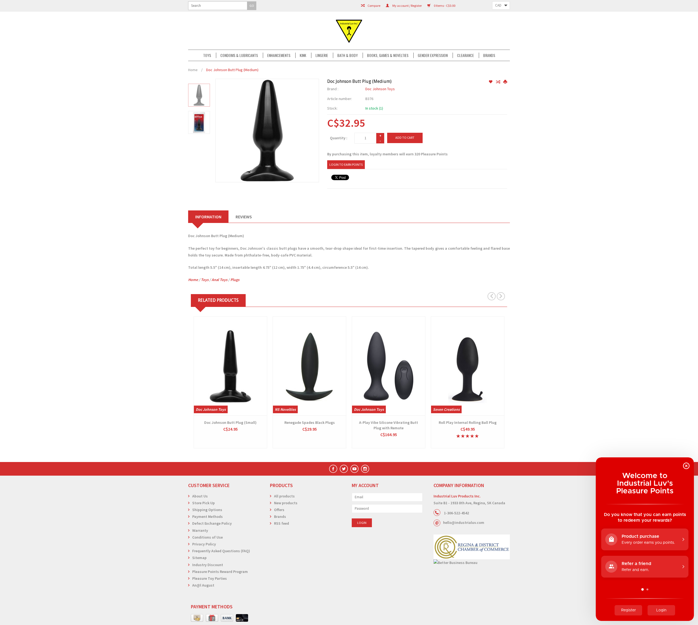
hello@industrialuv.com (463, 522)
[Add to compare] (498, 82)
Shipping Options (207, 509)
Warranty (200, 530)
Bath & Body (347, 55)
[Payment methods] (197, 618)
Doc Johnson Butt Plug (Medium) (232, 69)
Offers (279, 509)
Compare (373, 6)
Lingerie (321, 55)
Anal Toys (219, 279)
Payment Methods (207, 516)
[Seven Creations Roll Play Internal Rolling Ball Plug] (467, 366)
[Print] (505, 82)
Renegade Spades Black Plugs (309, 422)
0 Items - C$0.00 (444, 6)
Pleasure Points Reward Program (220, 571)
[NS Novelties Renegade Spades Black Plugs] (309, 366)
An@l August (203, 585)
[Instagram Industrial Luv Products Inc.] (365, 469)
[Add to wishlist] (491, 82)
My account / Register (407, 6)
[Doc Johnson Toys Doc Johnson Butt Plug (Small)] (230, 366)
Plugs (234, 279)
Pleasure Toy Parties (209, 578)
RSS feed (281, 523)
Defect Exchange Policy (212, 523)
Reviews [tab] (244, 216)
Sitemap (199, 557)
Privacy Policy (204, 544)
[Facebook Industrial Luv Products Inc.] (333, 469)
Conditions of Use (207, 537)
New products (285, 502)
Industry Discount (207, 564)
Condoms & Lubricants (239, 55)
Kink (303, 55)
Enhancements (278, 55)
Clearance (465, 55)
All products (284, 496)
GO (251, 6)
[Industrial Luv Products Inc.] (349, 30)
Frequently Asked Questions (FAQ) (221, 550)
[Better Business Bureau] (472, 562)
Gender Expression (433, 55)
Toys (207, 55)
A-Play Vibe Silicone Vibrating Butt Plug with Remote (388, 425)
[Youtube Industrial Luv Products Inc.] (354, 469)
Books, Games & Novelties (387, 55)
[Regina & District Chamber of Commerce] (472, 547)
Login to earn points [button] (346, 164)
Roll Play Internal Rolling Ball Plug (468, 422)
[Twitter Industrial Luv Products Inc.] (344, 469)
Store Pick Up (203, 502)
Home (193, 69)
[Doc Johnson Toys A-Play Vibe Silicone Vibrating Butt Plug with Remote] (388, 366)
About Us (200, 496)
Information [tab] (208, 216)
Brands (489, 55)
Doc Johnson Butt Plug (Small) (230, 422)
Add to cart (404, 137)
